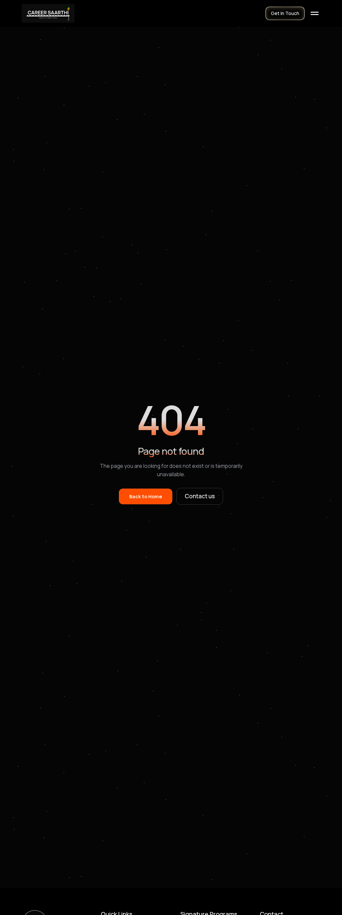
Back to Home (145, 496)
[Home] (48, 13)
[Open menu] (315, 13)
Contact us (200, 496)
